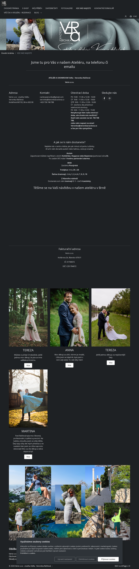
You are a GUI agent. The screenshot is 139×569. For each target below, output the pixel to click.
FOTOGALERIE (67, 8)
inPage (124, 566)
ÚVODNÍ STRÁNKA (11, 8)
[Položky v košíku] (130, 16)
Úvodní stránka (7, 53)
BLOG (36, 12)
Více (28, 365)
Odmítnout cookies (86, 559)
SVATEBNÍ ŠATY (52, 8)
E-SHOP (25, 8)
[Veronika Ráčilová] (4, 3)
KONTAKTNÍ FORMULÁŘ (104, 8)
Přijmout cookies (108, 559)
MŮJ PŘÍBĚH (37, 8)
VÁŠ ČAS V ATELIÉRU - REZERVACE (17, 12)
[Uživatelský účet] (125, 16)
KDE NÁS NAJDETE (83, 8)
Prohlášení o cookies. (28, 553)
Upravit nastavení (65, 559)
